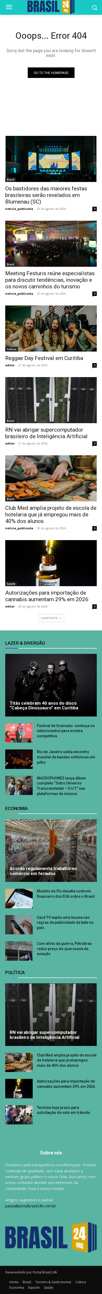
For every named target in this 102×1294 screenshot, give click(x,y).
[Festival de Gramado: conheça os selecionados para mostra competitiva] (19, 733)
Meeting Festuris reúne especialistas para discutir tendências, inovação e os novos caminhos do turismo (50, 280)
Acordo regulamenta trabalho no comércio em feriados (43, 871)
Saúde (11, 584)
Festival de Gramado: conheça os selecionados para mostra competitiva (66, 731)
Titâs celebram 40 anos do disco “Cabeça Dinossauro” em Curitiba (44, 705)
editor (10, 365)
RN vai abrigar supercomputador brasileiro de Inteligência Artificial (46, 433)
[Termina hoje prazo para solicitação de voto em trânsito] (19, 1115)
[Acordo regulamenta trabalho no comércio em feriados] (51, 850)
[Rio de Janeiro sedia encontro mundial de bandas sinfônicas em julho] (19, 759)
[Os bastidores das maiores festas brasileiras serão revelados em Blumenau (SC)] (51, 159)
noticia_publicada (19, 209)
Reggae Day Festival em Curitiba (44, 358)
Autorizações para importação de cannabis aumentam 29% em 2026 (46, 596)
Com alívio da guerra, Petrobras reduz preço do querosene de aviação (64, 948)
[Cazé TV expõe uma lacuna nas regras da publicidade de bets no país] (19, 925)
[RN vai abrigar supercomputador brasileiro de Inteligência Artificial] (51, 400)
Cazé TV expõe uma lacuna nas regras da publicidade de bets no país (65, 922)
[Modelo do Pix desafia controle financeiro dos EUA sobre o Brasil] (19, 898)
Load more (49, 618)
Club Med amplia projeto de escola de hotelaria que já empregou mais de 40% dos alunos (51, 514)
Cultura (11, 349)
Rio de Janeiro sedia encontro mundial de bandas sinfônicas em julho (66, 757)
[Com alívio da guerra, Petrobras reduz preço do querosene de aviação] (19, 951)
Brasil (10, 179)
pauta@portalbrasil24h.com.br (30, 1205)
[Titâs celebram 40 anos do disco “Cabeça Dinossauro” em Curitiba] (51, 685)
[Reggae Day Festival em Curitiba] (51, 328)
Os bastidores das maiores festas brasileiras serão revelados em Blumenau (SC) (46, 195)
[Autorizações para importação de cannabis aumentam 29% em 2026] (51, 563)
